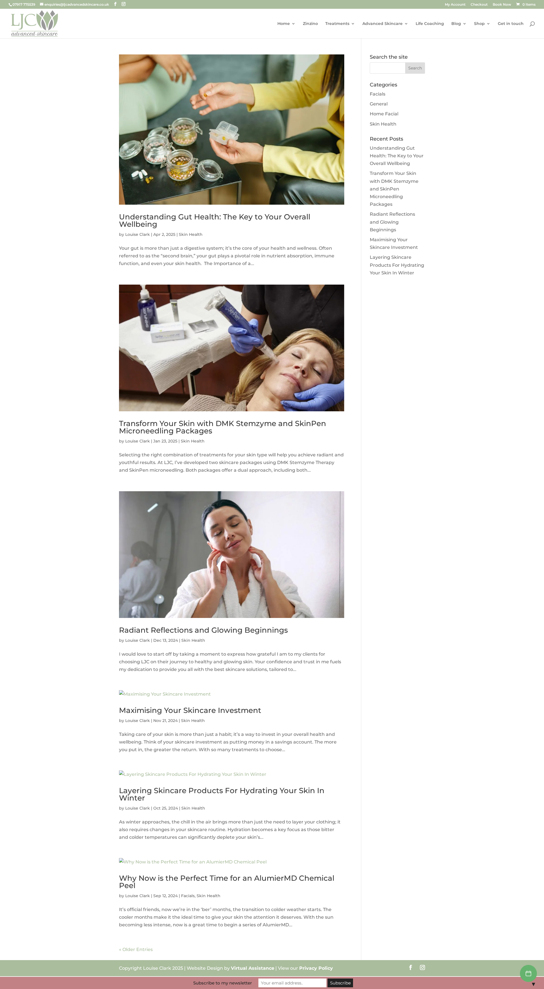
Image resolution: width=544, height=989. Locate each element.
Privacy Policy (316, 968)
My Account (455, 5)
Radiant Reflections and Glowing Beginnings (203, 630)
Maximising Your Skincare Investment (190, 710)
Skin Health (191, 234)
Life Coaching (430, 24)
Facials (188, 895)
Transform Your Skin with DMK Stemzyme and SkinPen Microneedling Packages (222, 427)
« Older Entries (136, 949)
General (379, 104)
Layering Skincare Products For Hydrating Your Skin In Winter (221, 794)
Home (283, 24)
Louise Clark (137, 234)
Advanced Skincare (382, 24)
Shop (479, 24)
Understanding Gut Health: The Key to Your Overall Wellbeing (214, 220)
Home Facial (384, 114)
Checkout (479, 5)
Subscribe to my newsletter (222, 983)
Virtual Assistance (252, 968)
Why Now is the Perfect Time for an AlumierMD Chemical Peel (226, 882)
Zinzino (310, 24)
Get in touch (511, 24)
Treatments (337, 24)
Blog (456, 24)
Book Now (502, 5)
